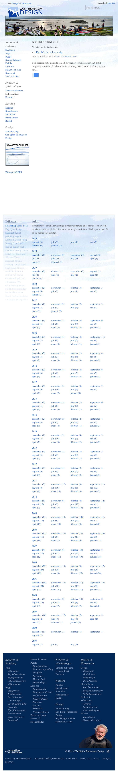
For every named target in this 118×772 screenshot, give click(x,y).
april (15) (36, 573)
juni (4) (74, 307)
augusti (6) (37, 291)
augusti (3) (37, 242)
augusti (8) (37, 487)
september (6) (97, 320)
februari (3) (76, 360)
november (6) (57, 500)
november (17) (58, 615)
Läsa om (9, 66)
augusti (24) (38, 585)
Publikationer (11, 117)
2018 (34, 366)
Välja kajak (13, 670)
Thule (17, 257)
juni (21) (75, 520)
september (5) (97, 451)
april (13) (36, 523)
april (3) (36, 376)
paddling (9, 236)
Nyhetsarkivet (12, 93)
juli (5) (54, 536)
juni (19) (75, 569)
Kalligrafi (85, 697)
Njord (12, 229)
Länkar (36, 705)
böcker (23, 246)
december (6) (38, 500)
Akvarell (87, 703)
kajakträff (9, 232)
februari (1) (37, 245)
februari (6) (76, 540)
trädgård (24, 295)
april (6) (36, 343)
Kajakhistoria (39, 688)
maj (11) (94, 504)
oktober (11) (77, 598)
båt (6, 292)
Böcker (84, 713)
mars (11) (56, 491)
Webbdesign (89, 677)
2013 (34, 447)
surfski (8, 274)
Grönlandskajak (13, 278)
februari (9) (76, 491)
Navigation (38, 675)
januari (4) (37, 278)
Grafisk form (89, 674)
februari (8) (76, 523)
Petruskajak (18, 243)
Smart (25, 250)
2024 (34, 267)
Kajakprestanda (15, 677)
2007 (34, 546)
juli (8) (54, 340)
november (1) (57, 287)
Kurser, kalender (13, 59)
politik (8, 288)
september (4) (97, 353)
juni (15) (75, 504)
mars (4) (55, 343)
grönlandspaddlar (20, 299)
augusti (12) (38, 520)
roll (13, 253)
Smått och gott (90, 706)
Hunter (8, 246)
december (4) (38, 549)
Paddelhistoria (40, 695)
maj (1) (74, 258)
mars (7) (55, 458)
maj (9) (93, 471)
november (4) (57, 336)
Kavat (18, 232)
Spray (17, 264)
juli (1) (54, 307)
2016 (34, 398)
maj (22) (94, 520)
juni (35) (75, 553)
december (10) (39, 615)
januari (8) (95, 523)
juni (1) (74, 242)
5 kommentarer (69, 56)
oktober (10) (77, 582)
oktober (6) (76, 484)
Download (13, 719)
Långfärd (37, 672)
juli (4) (35, 274)
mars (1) (36, 261)
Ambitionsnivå (14, 693)
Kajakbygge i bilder (18, 155)
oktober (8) (76, 451)
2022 (34, 300)
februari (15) (77, 556)
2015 (34, 415)
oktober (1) (56, 271)
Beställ (8, 120)
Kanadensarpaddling (43, 669)
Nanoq (8, 243)
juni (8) (74, 454)
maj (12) (94, 487)
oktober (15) (77, 549)
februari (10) (77, 589)
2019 (34, 349)
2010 (34, 497)
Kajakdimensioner (16, 674)
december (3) (38, 336)
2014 (34, 431)
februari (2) (56, 261)
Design (84, 667)
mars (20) (56, 589)
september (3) (77, 254)
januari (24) (96, 589)
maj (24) (94, 553)
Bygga (8, 56)
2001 (34, 640)
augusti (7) (37, 340)
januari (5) (95, 491)
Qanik (8, 295)
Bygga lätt (13, 706)
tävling (18, 260)
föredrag (9, 264)
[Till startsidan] (28, 12)
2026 (34, 238)
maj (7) (93, 373)
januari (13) (96, 540)
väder (20, 292)
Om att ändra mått (17, 703)
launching (22, 239)
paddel (22, 285)
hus (57, 56)
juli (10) (55, 389)
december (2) (38, 287)
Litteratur (37, 701)
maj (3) (93, 422)
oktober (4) (76, 320)
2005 (34, 578)
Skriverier (37, 708)
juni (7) (74, 438)
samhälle (9, 271)
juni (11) (75, 536)
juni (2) (55, 258)
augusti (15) (38, 536)
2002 (34, 628)
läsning (17, 250)
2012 (34, 464)
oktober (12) (77, 533)
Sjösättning (10, 225)
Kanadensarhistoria (42, 692)
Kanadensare (11, 110)
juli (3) (54, 242)
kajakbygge (10, 267)
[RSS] (108, 751)
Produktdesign (90, 680)
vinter (8, 299)
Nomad (20, 267)
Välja (7, 53)
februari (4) (76, 376)
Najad (8, 253)
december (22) (39, 566)
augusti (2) (95, 254)
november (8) (57, 598)
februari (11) (77, 507)
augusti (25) (38, 569)
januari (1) (56, 245)
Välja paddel (14, 683)
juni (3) (74, 405)
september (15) (97, 582)
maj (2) (93, 242)
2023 (34, 284)
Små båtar (10, 114)
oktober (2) (76, 303)
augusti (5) (37, 323)
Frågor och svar (13, 69)
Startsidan (10, 49)
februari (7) (76, 605)
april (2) (36, 327)
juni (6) (74, 340)
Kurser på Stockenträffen (12, 74)
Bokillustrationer (91, 687)
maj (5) (93, 291)
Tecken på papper (92, 719)
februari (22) (77, 573)
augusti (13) (38, 504)
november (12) (58, 484)
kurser (16, 246)
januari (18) (96, 556)
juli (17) (55, 553)
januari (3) (95, 360)
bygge (19, 229)
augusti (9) (37, 471)
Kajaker (9, 107)
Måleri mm (86, 700)
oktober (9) (76, 566)
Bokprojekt (88, 670)
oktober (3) (76, 287)
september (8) (97, 549)
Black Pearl (22, 225)
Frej (7, 229)
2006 (34, 562)
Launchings (11, 239)
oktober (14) (77, 516)
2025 (34, 251)
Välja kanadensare (17, 680)
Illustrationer (87, 683)
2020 (34, 333)
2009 (34, 513)
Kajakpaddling (40, 665)
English (111, 2)
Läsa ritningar (15, 700)
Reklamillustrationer (93, 690)
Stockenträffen (19, 288)
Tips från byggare (16, 710)
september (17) (97, 566)
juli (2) (54, 291)
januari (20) (96, 573)
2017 (34, 382)
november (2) (57, 254)
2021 (34, 316)
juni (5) (74, 323)
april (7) (36, 458)
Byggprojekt (13, 690)
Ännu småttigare (91, 710)
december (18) (39, 582)
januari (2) (37, 294)
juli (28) (55, 569)
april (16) (36, 540)
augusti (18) (38, 602)
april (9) (36, 491)
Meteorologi (39, 679)
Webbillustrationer (92, 693)
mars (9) (55, 573)
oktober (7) (76, 615)
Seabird (15, 295)
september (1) (97, 631)
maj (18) (94, 536)
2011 (34, 480)
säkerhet (9, 257)
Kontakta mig (12, 131)
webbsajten (18, 274)
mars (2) (36, 311)
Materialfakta (14, 713)
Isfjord (18, 236)
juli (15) (55, 602)
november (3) (57, 385)
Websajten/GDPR (13, 172)
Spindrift (19, 271)
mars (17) (56, 556)
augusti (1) (37, 644)
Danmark (9, 260)
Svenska (102, 2)
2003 (34, 611)
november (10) (58, 516)
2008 (34, 529)
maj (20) (94, 569)
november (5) (38, 271)
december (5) (38, 385)
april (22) (36, 589)
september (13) (97, 533)
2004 (34, 595)
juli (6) (54, 323)
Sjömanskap (39, 682)
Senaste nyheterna (14, 90)
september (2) (77, 271)
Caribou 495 (15, 281)
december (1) (38, 254)
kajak (23, 264)
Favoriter (9, 97)
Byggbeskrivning (16, 716)
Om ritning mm (15, 697)
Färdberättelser (40, 698)
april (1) (94, 258)
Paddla (8, 63)
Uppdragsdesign (41, 711)
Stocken (13, 292)
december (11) (39, 516)
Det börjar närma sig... (50, 52)
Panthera (9, 250)
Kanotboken (89, 716)
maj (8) (93, 340)
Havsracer (21, 253)
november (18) (58, 566)
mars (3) (55, 360)
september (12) (97, 500)
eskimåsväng (11, 285)
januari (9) (95, 507)
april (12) (36, 556)
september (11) (97, 336)
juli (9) (54, 373)
